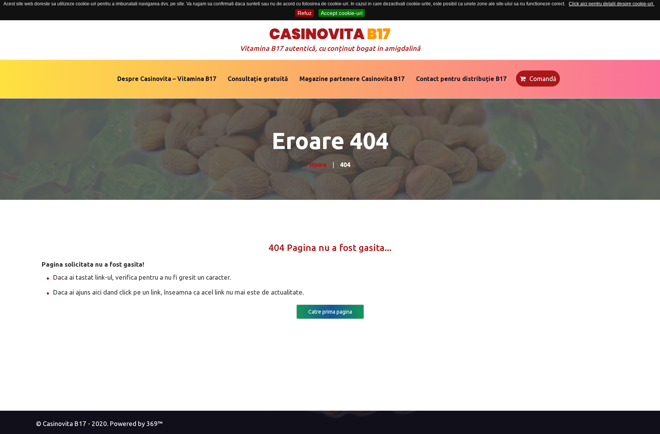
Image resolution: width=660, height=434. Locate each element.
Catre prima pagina (330, 312)
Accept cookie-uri (341, 13)
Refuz (305, 13)
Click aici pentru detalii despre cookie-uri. (611, 3)
